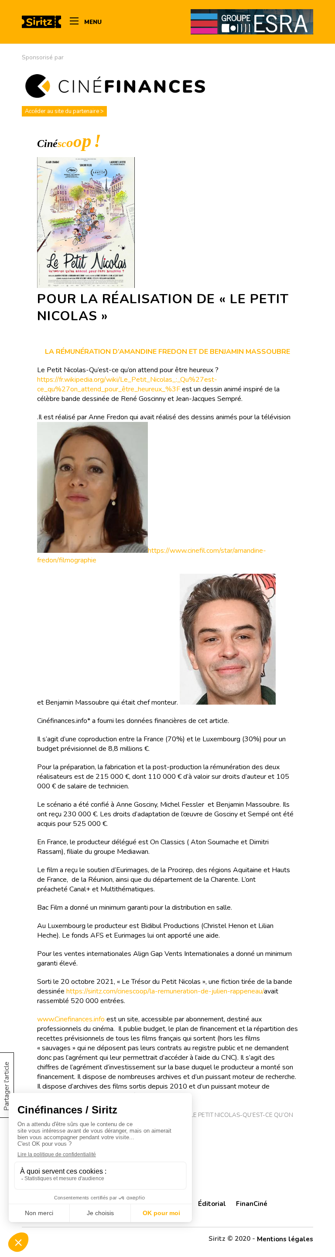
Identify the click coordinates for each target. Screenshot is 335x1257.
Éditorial (212, 1203)
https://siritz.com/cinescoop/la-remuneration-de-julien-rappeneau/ (165, 991)
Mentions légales (285, 1239)
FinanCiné (251, 1203)
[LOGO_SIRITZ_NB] (41, 22)
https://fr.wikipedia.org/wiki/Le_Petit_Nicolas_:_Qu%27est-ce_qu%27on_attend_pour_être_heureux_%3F (127, 384)
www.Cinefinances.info (71, 1019)
